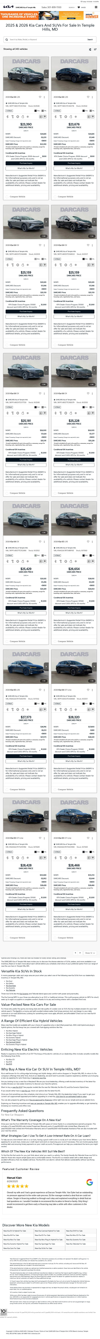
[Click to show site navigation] (96, 7)
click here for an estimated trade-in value (71, 1097)
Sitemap (30, 1331)
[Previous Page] (75, 953)
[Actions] (44, 97)
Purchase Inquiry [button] (26, 163)
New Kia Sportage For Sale (45, 1244)
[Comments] (40, 116)
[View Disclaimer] (28, 116)
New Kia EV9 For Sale (74, 1231)
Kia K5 (18, 1011)
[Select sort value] (95, 49)
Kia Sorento (24, 994)
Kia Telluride (10, 990)
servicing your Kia (39, 1078)
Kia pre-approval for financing (41, 1100)
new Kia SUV (17, 1087)
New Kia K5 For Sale (42, 1235)
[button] (46, 74)
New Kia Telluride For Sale (76, 1244)
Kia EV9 (9, 1064)
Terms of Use (44, 1331)
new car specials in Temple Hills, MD (43, 1104)
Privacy (36, 1331)
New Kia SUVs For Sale (43, 1248)
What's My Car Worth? (26, 168)
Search (90, 40)
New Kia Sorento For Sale (75, 1240)
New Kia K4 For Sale (11, 1235)
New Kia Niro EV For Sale (75, 1235)
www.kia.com (36, 1333)
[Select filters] (90, 49)
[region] (26, 146)
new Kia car (25, 1091)
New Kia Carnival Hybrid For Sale (47, 1231)
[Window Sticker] (44, 116)
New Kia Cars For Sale (12, 1248)
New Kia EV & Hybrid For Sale (15, 1231)
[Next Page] (80, 953)
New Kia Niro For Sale (12, 1240)
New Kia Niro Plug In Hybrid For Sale (48, 1240)
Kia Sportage (11, 986)
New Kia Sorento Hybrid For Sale (16, 1244)
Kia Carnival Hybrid (13, 1042)
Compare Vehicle (17, 197)
